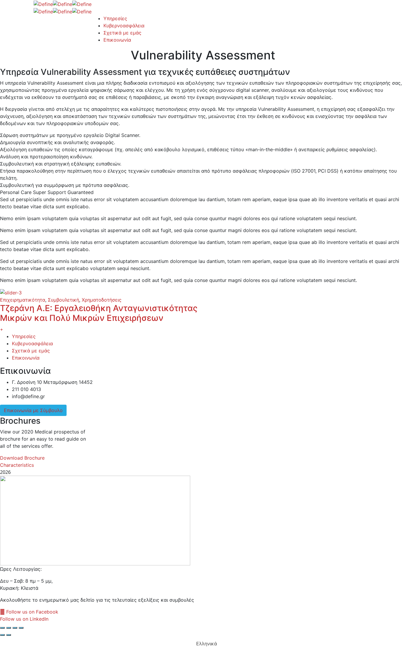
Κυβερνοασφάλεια (32, 343)
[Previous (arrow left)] (2, 635)
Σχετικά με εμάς (31, 351)
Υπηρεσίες (24, 336)
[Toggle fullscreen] (14, 628)
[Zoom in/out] (21, 628)
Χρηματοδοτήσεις (102, 300)
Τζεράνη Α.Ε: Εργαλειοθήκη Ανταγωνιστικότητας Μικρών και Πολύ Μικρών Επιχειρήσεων (98, 313)
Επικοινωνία (26, 358)
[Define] (43, 4)
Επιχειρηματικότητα (22, 300)
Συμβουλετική (63, 300)
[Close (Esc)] (2, 628)
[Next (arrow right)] (8, 635)
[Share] (8, 628)
